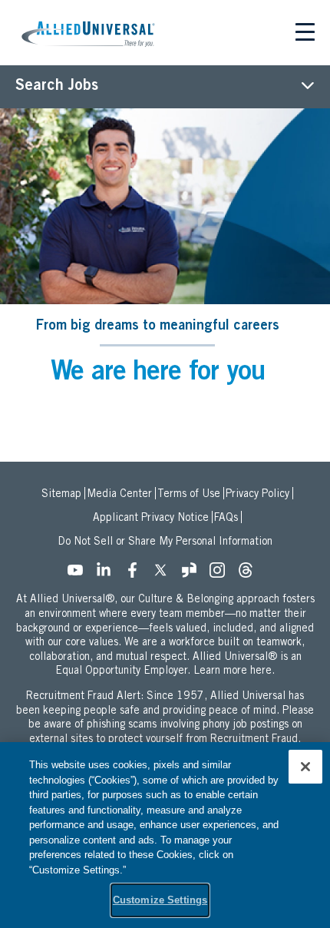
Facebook (136, 574)
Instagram (222, 574)
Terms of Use (188, 494)
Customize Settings (160, 900)
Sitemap (61, 494)
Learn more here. (234, 671)
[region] (165, 835)
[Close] (305, 767)
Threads (250, 574)
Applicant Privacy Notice (151, 518)
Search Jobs (56, 86)
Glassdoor (193, 574)
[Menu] (305, 34)
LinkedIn (108, 574)
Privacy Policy (257, 494)
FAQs (226, 518)
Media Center (119, 494)
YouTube (80, 574)
